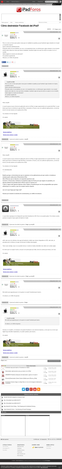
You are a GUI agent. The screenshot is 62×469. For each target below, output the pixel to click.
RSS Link (37, 439)
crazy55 (12, 34)
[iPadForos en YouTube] (34, 389)
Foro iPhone (5, 446)
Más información (44, 467)
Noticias (50, 383)
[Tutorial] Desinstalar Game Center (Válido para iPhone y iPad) (21, 378)
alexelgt (12, 207)
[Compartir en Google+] (13, 62)
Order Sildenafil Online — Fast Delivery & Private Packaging (17, 409)
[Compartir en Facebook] (4, 62)
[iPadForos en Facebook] (27, 389)
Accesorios (29, 4)
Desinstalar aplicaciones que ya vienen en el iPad (18, 371)
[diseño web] (57, 4)
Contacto (30, 460)
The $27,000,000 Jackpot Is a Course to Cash (14, 397)
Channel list (43, 439)
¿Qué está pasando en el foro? (7, 4)
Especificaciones (18, 4)
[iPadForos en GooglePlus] (31, 389)
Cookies (25, 460)
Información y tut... (52, 379)
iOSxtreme (48, 446)
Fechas (34, 4)
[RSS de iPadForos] (38, 389)
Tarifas (38, 4)
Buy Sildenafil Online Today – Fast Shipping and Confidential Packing (19, 406)
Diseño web (40, 460)
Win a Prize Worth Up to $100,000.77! (12, 400)
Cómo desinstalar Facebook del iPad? (20, 26)
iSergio (27, 224)
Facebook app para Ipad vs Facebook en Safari (17, 367)
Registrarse (40, 1)
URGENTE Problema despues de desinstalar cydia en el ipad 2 (21, 374)
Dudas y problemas (19, 22)
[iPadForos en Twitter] (23, 389)
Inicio (8, 1)
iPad (11, 22)
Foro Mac (5, 450)
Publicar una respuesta (54, 360)
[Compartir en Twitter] (9, 62)
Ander (11, 73)
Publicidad (35, 460)
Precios (24, 4)
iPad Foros (31, 9)
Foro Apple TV (6, 448)
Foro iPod (48, 448)
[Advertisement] (13, 426)
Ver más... (4, 412)
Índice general (5, 439)
